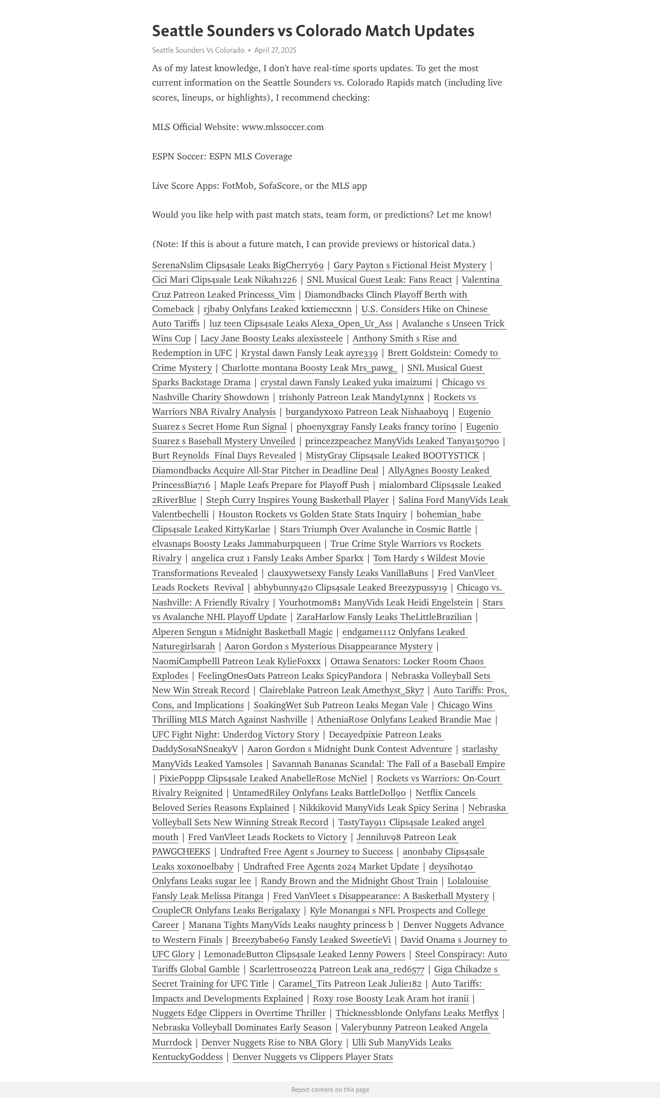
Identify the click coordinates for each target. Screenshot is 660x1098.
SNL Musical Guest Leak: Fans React (379, 279)
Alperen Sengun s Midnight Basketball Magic (242, 631)
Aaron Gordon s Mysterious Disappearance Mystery (329, 646)
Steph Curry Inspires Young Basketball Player (297, 499)
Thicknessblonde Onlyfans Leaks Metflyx (417, 1013)
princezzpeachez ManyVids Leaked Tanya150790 (402, 441)
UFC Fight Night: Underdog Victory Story (235, 734)
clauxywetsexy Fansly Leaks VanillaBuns (348, 573)
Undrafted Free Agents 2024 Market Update (331, 866)
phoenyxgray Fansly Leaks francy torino (376, 426)
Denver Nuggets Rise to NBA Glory (272, 1042)
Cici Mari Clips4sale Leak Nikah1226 (224, 279)
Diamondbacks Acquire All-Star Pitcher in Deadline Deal (265, 470)
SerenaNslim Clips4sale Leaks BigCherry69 (238, 265)
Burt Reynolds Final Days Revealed (224, 455)
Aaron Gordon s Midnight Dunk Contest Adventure (350, 749)
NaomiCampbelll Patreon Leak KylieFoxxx (236, 661)
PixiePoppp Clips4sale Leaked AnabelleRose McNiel (263, 778)
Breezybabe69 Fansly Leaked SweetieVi (311, 939)
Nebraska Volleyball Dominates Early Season (242, 1027)
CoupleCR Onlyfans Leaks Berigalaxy (226, 910)
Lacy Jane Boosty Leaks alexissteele (272, 338)
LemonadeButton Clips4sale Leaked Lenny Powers (304, 954)
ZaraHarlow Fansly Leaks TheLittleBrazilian (384, 616)
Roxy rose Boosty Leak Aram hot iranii (391, 998)
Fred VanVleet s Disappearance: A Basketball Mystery (381, 896)
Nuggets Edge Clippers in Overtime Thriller (239, 1013)
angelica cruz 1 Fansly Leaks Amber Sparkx (277, 558)
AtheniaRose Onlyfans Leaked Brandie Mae (404, 719)
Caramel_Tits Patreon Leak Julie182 (350, 983)
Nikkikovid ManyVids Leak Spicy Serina (378, 807)
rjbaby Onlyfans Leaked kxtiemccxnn (278, 309)
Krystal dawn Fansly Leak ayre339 (309, 352)
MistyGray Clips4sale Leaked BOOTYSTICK (392, 455)
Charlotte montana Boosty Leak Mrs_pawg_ (310, 367)
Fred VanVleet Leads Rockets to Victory (267, 837)
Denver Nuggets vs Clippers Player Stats (313, 1056)
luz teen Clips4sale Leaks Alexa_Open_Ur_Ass (300, 323)
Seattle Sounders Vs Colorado (198, 50)
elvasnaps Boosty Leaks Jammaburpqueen (236, 543)
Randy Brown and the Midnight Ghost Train (349, 881)
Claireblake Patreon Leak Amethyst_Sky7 (341, 690)
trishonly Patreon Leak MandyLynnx (351, 397)
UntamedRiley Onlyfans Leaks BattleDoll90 (319, 792)
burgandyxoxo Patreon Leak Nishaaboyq (367, 411)
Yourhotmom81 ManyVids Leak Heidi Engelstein (376, 602)
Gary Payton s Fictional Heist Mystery (410, 265)
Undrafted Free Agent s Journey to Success (306, 851)
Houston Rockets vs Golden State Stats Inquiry (313, 514)
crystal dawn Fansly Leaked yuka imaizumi (346, 382)
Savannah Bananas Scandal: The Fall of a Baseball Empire (388, 763)
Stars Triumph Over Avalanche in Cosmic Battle (375, 529)
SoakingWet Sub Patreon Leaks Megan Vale (341, 705)
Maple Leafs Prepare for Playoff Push (294, 484)
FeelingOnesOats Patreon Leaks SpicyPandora (290, 675)
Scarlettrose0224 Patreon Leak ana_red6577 (337, 969)
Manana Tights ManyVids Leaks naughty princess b (291, 924)
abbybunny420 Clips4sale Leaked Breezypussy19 (350, 587)
